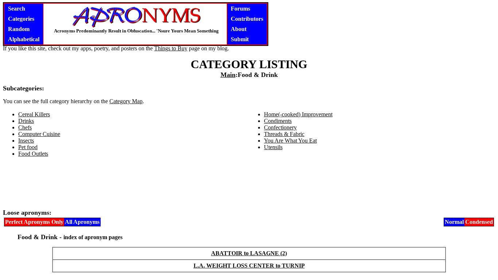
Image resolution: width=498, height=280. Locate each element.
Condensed (479, 222)
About (238, 29)
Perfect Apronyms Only (34, 222)
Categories (21, 19)
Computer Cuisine (39, 134)
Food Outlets (33, 154)
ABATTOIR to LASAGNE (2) (249, 253)
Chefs (25, 127)
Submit (240, 39)
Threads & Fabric (284, 134)
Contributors (247, 19)
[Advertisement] (249, 186)
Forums (240, 8)
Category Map (126, 101)
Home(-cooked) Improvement (298, 114)
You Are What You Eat (290, 140)
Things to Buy (170, 48)
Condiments (278, 121)
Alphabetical (23, 39)
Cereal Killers (34, 114)
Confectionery (280, 127)
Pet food (28, 147)
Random (19, 29)
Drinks (26, 121)
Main (228, 74)
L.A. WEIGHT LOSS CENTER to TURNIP (249, 265)
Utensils (273, 147)
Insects (26, 140)
